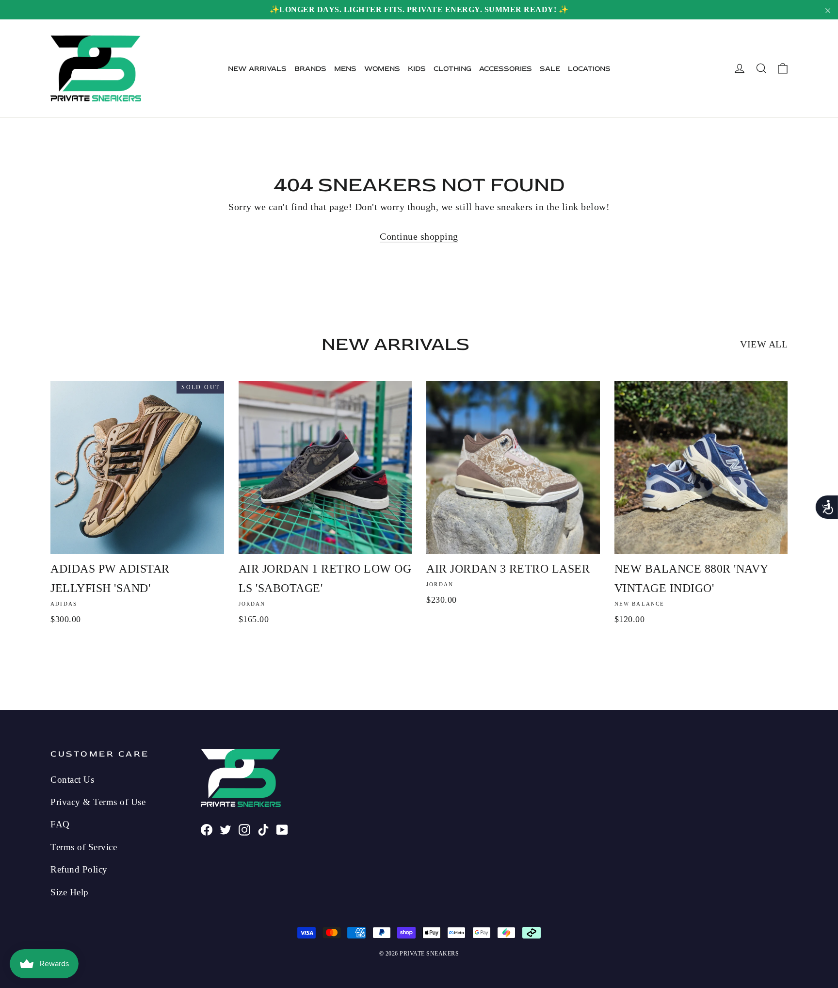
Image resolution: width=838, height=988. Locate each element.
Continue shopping (419, 236)
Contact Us (72, 779)
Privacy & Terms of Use (97, 802)
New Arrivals (257, 68)
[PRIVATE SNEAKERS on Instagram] (244, 828)
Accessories (505, 68)
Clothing (452, 68)
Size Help (69, 892)
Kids (417, 68)
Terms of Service (83, 847)
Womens (382, 68)
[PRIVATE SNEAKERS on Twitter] (225, 828)
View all (764, 344)
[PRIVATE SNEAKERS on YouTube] (282, 828)
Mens (345, 68)
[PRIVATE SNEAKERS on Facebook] (206, 828)
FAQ (60, 824)
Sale (550, 68)
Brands (310, 68)
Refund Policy (79, 869)
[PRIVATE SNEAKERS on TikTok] (263, 828)
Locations (589, 68)
